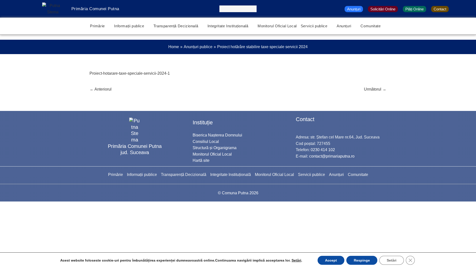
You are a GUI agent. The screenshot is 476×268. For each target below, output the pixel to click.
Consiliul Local (206, 141)
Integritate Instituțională (228, 26)
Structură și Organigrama (215, 148)
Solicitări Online (382, 9)
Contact (440, 9)
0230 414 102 (323, 150)
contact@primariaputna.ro (332, 156)
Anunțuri (353, 9)
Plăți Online (414, 9)
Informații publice (129, 26)
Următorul (375, 89)
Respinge (362, 260)
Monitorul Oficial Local (277, 26)
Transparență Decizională (175, 26)
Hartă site (201, 160)
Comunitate (370, 26)
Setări (296, 260)
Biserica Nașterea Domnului (217, 135)
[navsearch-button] (238, 8)
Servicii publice (314, 26)
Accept (331, 260)
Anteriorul (101, 89)
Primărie (97, 26)
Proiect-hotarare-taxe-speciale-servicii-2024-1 (129, 73)
